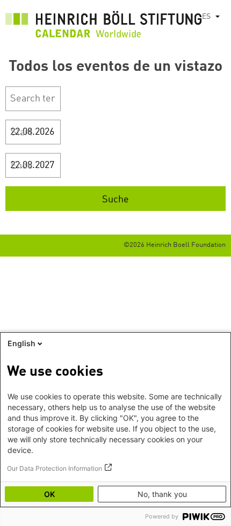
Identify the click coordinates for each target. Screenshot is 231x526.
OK (49, 494)
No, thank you (162, 494)
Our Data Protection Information (54, 468)
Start (21, 132)
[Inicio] (103, 27)
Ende (22, 166)
